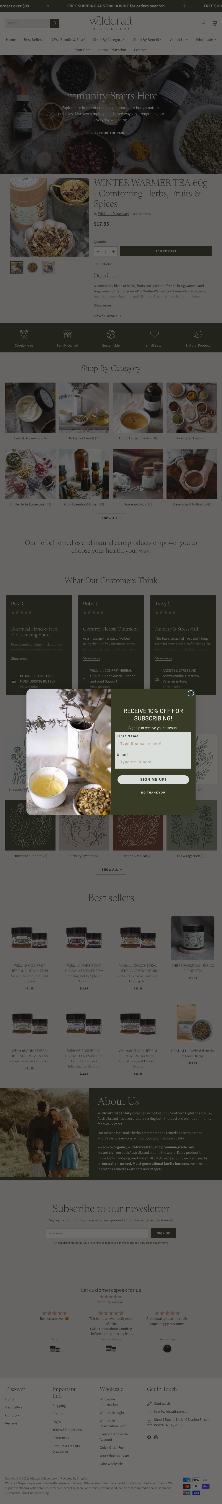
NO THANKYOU (153, 792)
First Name (128, 736)
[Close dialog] (190, 693)
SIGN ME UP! (153, 779)
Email (122, 754)
